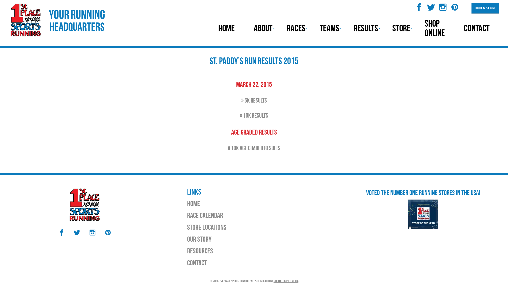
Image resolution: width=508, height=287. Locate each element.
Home (226, 28)
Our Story (199, 239)
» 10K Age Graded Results (254, 147)
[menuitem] (226, 28)
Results (366, 28)
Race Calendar (205, 215)
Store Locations (206, 227)
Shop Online (435, 28)
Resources (200, 251)
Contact (477, 28)
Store (401, 28)
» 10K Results (254, 115)
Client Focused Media (286, 281)
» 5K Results (254, 100)
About (263, 28)
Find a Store (485, 8)
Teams (329, 28)
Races (296, 28)
